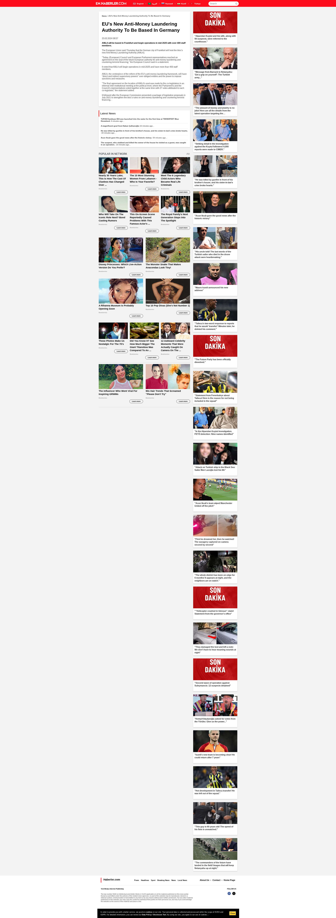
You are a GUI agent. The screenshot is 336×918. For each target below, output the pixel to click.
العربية (154, 4)
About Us (204, 880)
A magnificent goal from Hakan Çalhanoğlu (127, 126)
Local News (182, 880)
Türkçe (197, 4)
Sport (153, 880)
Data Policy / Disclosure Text (154, 915)
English (140, 4)
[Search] (236, 4)
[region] (168, 913)
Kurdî (183, 4)
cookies (149, 912)
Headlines (145, 880)
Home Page (229, 880)
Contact (216, 880)
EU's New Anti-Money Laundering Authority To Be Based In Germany (136, 16)
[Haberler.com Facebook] (229, 895)
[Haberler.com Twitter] (234, 895)
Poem (136, 880)
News (173, 880)
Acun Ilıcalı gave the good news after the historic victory (134, 138)
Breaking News (163, 880)
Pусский (169, 4)
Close (232, 913)
